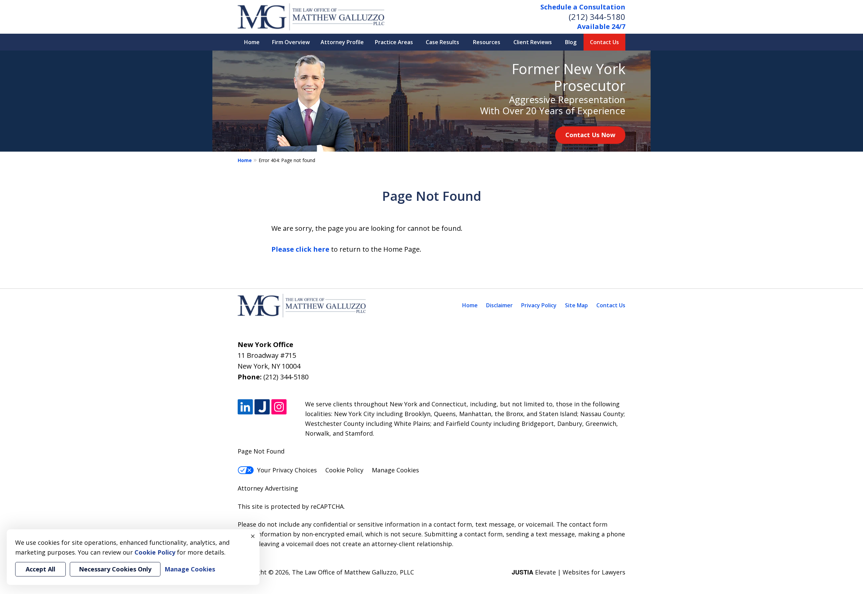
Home (252, 42)
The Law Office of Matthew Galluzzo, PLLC (353, 572)
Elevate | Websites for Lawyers (568, 572)
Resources (486, 42)
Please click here (300, 249)
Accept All (40, 569)
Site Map (576, 305)
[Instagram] (279, 406)
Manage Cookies (395, 470)
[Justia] (262, 406)
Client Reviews (532, 42)
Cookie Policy (344, 470)
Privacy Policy (539, 305)
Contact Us (604, 42)
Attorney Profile (342, 42)
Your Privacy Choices (287, 470)
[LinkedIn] (245, 406)
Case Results (442, 42)
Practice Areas (394, 42)
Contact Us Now (590, 135)
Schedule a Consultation (582, 6)
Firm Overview (291, 42)
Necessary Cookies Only (115, 569)
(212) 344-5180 (597, 16)
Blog (570, 42)
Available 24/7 (601, 26)
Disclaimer (499, 305)
